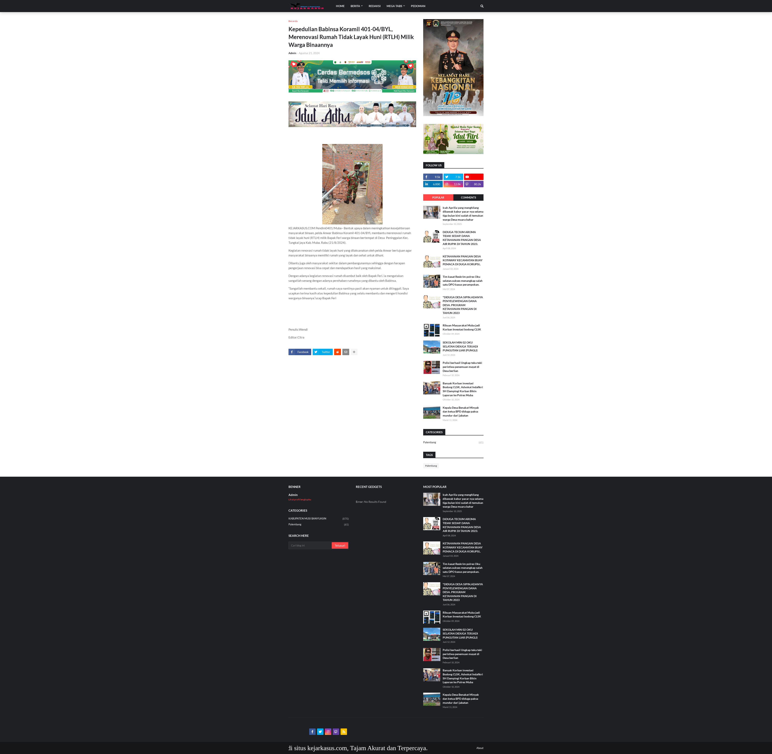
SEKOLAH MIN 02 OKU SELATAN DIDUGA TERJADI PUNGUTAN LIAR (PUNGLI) (460, 346)
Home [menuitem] (340, 6)
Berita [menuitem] (355, 6)
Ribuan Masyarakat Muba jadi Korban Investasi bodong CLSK (462, 327)
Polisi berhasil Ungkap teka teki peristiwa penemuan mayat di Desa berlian (462, 366)
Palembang (453, 442)
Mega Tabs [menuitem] (394, 6)
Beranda (293, 21)
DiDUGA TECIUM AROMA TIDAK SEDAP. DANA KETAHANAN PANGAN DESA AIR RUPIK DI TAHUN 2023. (462, 238)
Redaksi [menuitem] (375, 6)
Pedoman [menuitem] (418, 6)
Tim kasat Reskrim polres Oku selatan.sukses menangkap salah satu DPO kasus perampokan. (462, 280)
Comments (468, 197)
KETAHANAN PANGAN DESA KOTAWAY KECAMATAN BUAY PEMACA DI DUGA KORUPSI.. (462, 260)
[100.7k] (474, 177)
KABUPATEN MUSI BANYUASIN (318, 518)
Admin (293, 495)
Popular (438, 197)
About (480, 748)
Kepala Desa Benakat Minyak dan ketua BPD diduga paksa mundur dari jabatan (461, 411)
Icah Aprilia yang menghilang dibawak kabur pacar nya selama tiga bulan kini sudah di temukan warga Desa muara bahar (463, 213)
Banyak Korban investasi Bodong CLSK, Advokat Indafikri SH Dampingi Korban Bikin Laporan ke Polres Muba (463, 389)
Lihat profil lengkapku (299, 499)
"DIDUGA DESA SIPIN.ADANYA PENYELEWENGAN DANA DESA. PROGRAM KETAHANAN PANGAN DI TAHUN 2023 (463, 305)
